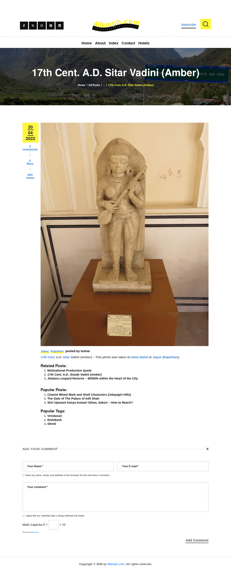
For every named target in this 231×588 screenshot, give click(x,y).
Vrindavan (54, 416)
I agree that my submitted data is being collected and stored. (55, 516)
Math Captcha (32, 524)
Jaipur (45, 351)
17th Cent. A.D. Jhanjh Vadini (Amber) (74, 374)
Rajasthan (57, 351)
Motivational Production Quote (69, 370)
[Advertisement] (115, 7)
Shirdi (51, 424)
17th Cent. (48, 357)
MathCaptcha (34, 532)
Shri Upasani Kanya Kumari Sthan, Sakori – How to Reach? (90, 402)
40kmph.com (115, 564)
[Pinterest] (51, 26)
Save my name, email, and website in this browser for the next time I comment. (68, 475)
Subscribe (188, 24)
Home (81, 85)
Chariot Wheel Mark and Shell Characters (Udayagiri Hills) (89, 394)
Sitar (66, 357)
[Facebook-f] (24, 26)
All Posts (94, 85)
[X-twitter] (33, 26)
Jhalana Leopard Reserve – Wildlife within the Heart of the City (92, 378)
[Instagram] (42, 26)
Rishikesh (54, 420)
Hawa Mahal (139, 357)
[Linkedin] (59, 26)
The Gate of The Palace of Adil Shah (73, 398)
